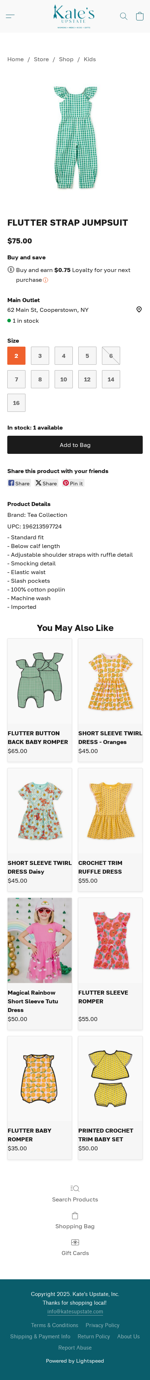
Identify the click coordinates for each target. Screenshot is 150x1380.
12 (87, 379)
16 (16, 402)
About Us (128, 1337)
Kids (90, 59)
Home (15, 59)
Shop (66, 59)
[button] (75, 16)
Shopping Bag (75, 1226)
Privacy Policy (102, 1325)
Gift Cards (75, 1252)
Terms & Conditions (54, 1325)
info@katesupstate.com (75, 1312)
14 (111, 379)
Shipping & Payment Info (40, 1337)
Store (41, 59)
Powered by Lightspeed (75, 1361)
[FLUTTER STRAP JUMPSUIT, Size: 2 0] (75, 138)
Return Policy (94, 1337)
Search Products (75, 1199)
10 (63, 379)
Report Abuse (75, 1348)
